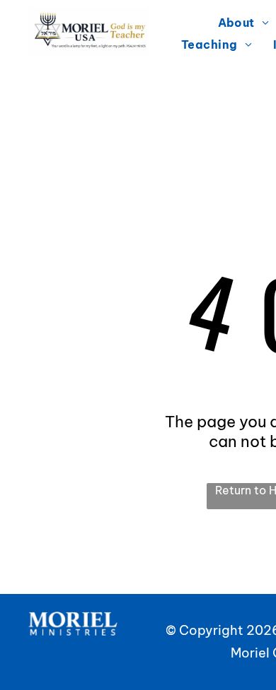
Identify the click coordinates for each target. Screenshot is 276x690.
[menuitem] (217, 43)
